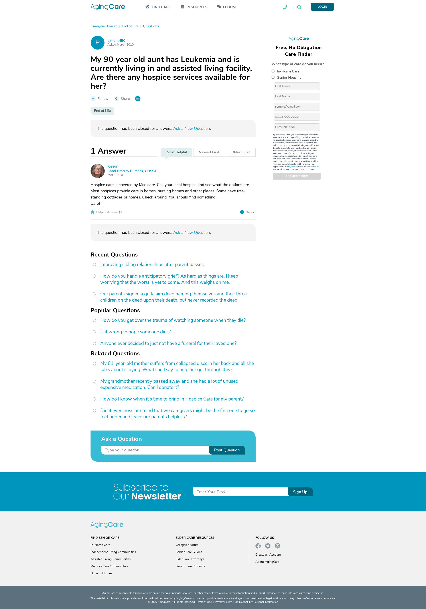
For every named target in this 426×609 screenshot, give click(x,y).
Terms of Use (204, 602)
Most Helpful (177, 152)
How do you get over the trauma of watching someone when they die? (173, 320)
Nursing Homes (101, 573)
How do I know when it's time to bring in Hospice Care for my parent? (172, 399)
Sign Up (300, 492)
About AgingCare (267, 562)
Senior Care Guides (189, 552)
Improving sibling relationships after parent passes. (152, 264)
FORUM (229, 7)
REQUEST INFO (297, 176)
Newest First (209, 152)
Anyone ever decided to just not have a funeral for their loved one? (168, 343)
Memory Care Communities (109, 566)
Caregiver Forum (187, 545)
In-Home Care (288, 71)
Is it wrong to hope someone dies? (135, 332)
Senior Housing (289, 77)
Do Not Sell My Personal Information (256, 602)
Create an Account (268, 555)
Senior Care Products (190, 566)
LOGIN (322, 7)
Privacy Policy (291, 167)
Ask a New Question (191, 128)
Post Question (227, 450)
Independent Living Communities (113, 552)
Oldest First (240, 152)
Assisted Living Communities (111, 559)
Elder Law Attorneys (190, 559)
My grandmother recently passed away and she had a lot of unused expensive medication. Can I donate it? (169, 384)
